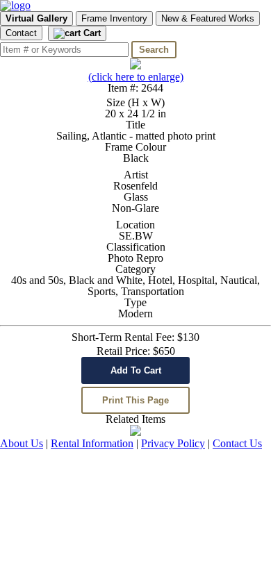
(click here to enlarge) (135, 77)
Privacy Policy (173, 443)
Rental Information (92, 443)
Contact (21, 33)
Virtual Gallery (36, 18)
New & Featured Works (207, 18)
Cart (91, 33)
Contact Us (237, 443)
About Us (21, 443)
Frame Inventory (114, 18)
